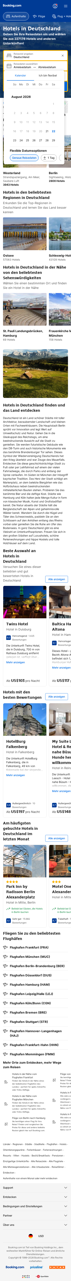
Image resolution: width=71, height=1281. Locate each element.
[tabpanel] (34, 122)
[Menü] (65, 6)
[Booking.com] (12, 5)
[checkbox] (53, 104)
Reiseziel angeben (23, 54)
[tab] (20, 75)
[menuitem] (16, 16)
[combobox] (36, 57)
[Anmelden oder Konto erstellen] (55, 6)
